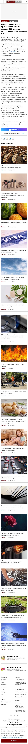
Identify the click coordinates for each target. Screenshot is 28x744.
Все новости (4, 677)
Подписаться (15, 129)
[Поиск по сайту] (26, 2)
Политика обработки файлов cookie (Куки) (20, 711)
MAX (23, 133)
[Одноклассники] (7, 138)
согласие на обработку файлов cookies (12, 737)
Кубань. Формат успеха (21, 692)
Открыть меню (2, 2)
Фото (2, 694)
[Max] (13, 138)
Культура (3, 692)
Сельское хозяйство (6, 701)
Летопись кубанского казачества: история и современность (20, 683)
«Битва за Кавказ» (19, 679)
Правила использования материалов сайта (19, 706)
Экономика (3, 684)
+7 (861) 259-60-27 (14, 723)
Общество (3, 679)
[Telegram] (10, 138)
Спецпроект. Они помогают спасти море (20, 697)
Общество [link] (3, 170)
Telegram (17, 715)
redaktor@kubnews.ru (14, 725)
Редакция (17, 700)
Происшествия (5, 21)
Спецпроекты (18, 687)
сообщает (12, 51)
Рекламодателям (19, 703)
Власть (2, 682)
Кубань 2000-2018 (19, 689)
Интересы (3, 704)
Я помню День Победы (20, 694)
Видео (2, 696)
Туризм (2, 699)
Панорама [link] (3, 452)
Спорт (2, 689)
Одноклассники (14, 715)
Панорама (17, 677)
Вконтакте (11, 715)
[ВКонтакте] (4, 138)
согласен (14, 741)
